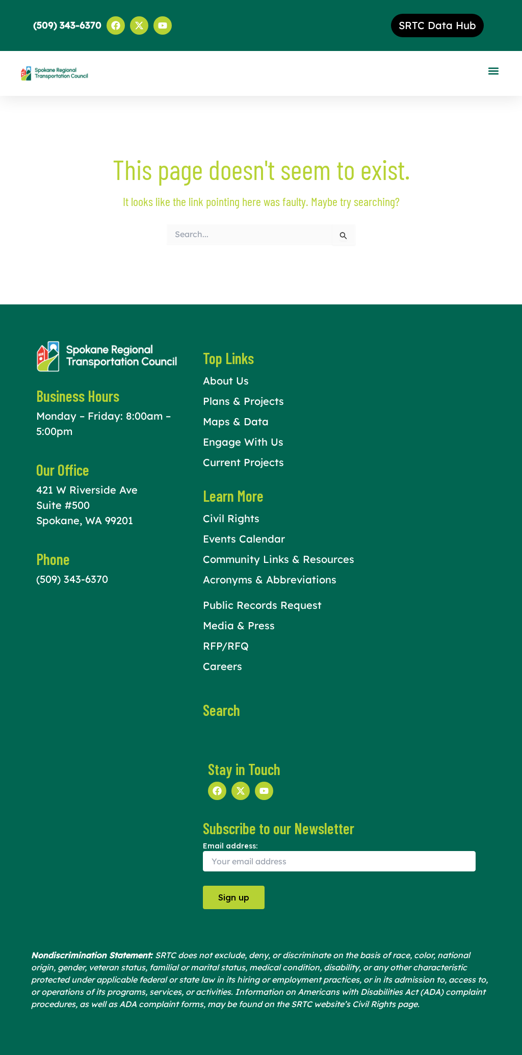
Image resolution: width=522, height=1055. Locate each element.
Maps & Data (236, 421)
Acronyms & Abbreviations (269, 579)
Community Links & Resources (278, 559)
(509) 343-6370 (72, 579)
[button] (493, 71)
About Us (226, 380)
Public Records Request (262, 605)
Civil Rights (231, 518)
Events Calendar (244, 538)
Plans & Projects (243, 401)
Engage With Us (243, 441)
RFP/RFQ (226, 645)
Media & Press (239, 625)
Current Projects (243, 462)
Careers (222, 666)
